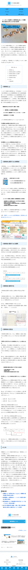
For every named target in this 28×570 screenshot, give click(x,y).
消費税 (14, 527)
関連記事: (12, 81)
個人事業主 (4, 527)
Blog (7, 563)
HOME (7, 560)
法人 (9, 527)
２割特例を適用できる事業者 (14, 71)
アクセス (21, 562)
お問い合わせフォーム (20, 563)
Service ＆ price (7, 562)
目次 (12, 67)
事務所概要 (20, 560)
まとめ (10, 79)
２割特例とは (11, 69)
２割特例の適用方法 (13, 75)
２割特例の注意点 (12, 77)
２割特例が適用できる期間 (14, 73)
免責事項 (14, 565)
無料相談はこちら (14, 521)
